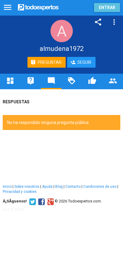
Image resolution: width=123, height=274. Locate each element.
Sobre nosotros (26, 186)
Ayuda (47, 186)
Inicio (7, 186)
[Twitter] (32, 201)
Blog (59, 186)
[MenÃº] (8, 7)
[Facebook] (41, 201)
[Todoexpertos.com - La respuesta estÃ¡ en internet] (38, 6)
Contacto (73, 186)
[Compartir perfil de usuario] (98, 22)
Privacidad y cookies (20, 192)
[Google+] (50, 201)
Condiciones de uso (99, 186)
